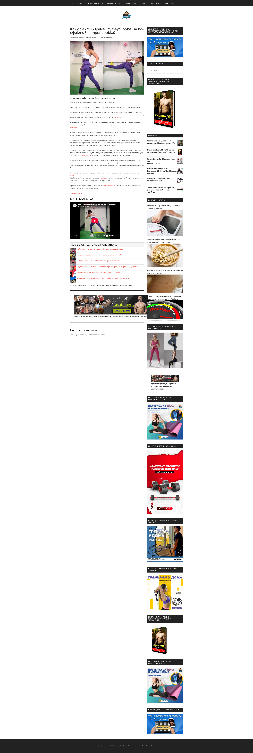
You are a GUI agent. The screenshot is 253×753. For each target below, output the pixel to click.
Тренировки (82, 285)
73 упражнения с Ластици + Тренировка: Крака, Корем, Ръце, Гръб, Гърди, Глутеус (107, 267)
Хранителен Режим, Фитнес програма (126, 14)
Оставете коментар (105, 37)
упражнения (105, 115)
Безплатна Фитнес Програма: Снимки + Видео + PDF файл (98, 273)
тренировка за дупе (109, 185)
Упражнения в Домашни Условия (121, 285)
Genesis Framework (134, 746)
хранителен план (86, 155)
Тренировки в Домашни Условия (98, 285)
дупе (72, 175)
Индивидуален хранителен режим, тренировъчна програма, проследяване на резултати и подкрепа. (111, 316)
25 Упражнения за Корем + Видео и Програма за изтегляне (99, 261)
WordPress (146, 746)
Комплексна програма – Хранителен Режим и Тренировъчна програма (103, 279)
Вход (153, 746)
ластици (117, 117)
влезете (81, 335)
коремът (103, 178)
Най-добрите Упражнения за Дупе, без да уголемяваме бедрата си (101, 249)
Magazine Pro (120, 746)
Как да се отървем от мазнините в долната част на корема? (99, 255)
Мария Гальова (76, 193)
